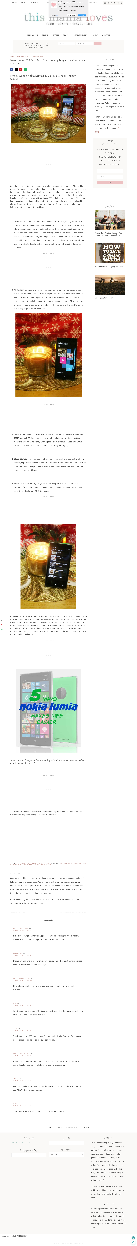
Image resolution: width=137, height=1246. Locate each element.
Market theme (69, 1243)
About (59, 1128)
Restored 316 (79, 1243)
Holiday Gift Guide (30, 56)
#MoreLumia (62, 863)
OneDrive (42, 864)
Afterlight (69, 863)
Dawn (15, 1103)
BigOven (76, 863)
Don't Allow (71, 15)
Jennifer (16, 1078)
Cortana (20, 864)
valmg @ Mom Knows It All (21, 978)
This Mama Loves (68, 18)
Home (50, 1128)
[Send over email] (25, 69)
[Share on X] (16, 69)
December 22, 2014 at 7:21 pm (22, 1030)
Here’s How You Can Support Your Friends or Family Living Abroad (109, 234)
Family (23, 56)
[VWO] (58, 15)
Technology (39, 56)
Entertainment (16, 56)
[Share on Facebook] (11, 69)
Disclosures (71, 1128)
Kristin (15, 1003)
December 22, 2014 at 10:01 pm (22, 980)
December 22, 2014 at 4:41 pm (22, 1080)
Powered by (53, 15)
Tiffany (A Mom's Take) (20, 928)
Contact (85, 1128)
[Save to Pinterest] (20, 69)
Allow (82, 15)
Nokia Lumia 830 (34, 864)
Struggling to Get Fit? (104, 298)
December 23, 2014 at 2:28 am (22, 955)
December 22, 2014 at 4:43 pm (22, 1055)
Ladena (15, 1028)
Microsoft (27, 864)
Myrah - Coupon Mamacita (21, 1053)
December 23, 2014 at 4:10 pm (22, 930)
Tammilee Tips (17, 953)
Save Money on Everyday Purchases (109, 267)
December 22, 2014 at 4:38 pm (22, 1105)
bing (80, 863)
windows (48, 864)
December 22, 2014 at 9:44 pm (22, 1005)
